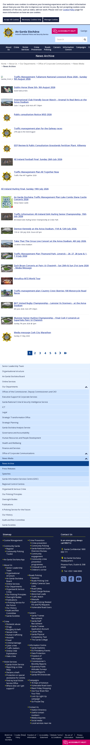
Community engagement (37, 555)
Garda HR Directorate (40, 674)
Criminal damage (13, 643)
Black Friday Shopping (41, 688)
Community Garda (12, 546)
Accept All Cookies (11, 19)
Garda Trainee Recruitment (37, 617)
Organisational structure (12, 574)
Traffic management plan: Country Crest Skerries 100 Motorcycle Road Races (50, 291)
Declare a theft (12, 672)
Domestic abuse (13, 624)
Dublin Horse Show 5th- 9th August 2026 (34, 87)
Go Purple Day (37, 701)
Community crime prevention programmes (39, 562)
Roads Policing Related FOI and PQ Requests (41, 603)
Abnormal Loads (38, 594)
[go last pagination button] (66, 353)
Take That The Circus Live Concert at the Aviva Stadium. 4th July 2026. (50, 241)
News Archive (9, 66)
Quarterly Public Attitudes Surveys (39, 668)
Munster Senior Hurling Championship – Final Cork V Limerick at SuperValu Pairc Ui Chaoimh (46, 319)
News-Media (78, 63)
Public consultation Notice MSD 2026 (33, 114)
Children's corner (39, 569)
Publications (11, 600)
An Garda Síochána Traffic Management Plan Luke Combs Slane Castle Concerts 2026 (50, 198)
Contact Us (34, 707)
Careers (32, 613)
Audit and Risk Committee (12, 611)
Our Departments (28, 63)
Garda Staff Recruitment (36, 622)
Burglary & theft (13, 629)
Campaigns (34, 680)
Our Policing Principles (16, 594)
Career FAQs (36, 631)
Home (3, 63)
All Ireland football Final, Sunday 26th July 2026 (38, 159)
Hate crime (11, 656)
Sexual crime (11, 632)
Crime (6, 621)
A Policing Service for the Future (15, 604)
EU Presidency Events (40, 650)
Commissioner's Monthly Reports (38, 662)
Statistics (35, 578)
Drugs (9, 627)
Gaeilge (84, 31)
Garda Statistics (38, 648)
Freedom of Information (36, 657)
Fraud (8, 640)
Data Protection (38, 653)
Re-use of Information (68, 736)
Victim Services (10, 662)
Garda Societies (13, 616)
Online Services (13, 584)
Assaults (10, 637)
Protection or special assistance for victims (15, 676)
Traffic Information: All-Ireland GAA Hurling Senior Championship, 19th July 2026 (50, 215)
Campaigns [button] (81, 47)
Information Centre (37, 645)
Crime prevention (39, 543)
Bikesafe (35, 599)
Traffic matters (12, 648)
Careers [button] (57, 47)
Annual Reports (38, 672)
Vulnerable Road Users (41, 607)
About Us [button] (8, 48)
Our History (11, 608)
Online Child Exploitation (11, 652)
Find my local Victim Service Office (14, 681)
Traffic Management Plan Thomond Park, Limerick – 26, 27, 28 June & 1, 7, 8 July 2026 (50, 254)
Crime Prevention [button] (36, 48)
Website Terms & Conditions (56, 736)
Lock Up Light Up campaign (39, 697)
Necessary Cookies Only (31, 19)
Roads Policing (35, 575)
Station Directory (38, 710)
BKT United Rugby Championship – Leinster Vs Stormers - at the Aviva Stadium (50, 304)
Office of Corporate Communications (54, 63)
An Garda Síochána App (14, 559)
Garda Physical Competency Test (39, 635)
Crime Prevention (36, 540)
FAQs (23, 735)
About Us (13, 63)
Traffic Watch (37, 596)
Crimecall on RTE (38, 567)
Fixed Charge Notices (40, 591)
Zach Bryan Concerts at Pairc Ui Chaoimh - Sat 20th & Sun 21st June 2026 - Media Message (51, 266)
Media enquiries (38, 717)
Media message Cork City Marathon (32, 332)
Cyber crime (11, 645)
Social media (36, 720)
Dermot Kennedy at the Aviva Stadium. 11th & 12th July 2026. (45, 228)
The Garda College (39, 639)
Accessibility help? (67, 31)
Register (10, 548)
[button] (86, 387)
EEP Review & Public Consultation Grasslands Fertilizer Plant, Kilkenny (50, 145)
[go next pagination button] (60, 353)
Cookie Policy (69, 9)
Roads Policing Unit (39, 580)
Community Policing (40, 545)
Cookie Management (13, 540)
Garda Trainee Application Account (40, 627)
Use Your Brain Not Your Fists (40, 692)
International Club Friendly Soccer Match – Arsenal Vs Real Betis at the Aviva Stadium (50, 100)
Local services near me (41, 723)
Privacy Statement (80, 736)
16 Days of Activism (39, 683)
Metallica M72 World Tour (27, 278)
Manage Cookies (51, 19)
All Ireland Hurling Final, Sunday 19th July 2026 (25, 188)
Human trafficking (14, 635)
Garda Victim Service (15, 664)
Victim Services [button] (25, 48)
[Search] (85, 39)
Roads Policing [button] (47, 48)
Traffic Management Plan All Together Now (36, 172)
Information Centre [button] (68, 48)
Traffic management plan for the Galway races (38, 128)
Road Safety (36, 588)
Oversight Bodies (13, 597)
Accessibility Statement (43, 736)
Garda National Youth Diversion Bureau (41, 549)
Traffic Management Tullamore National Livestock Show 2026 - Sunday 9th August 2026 (50, 78)
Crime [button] (16, 47)
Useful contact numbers (37, 713)
